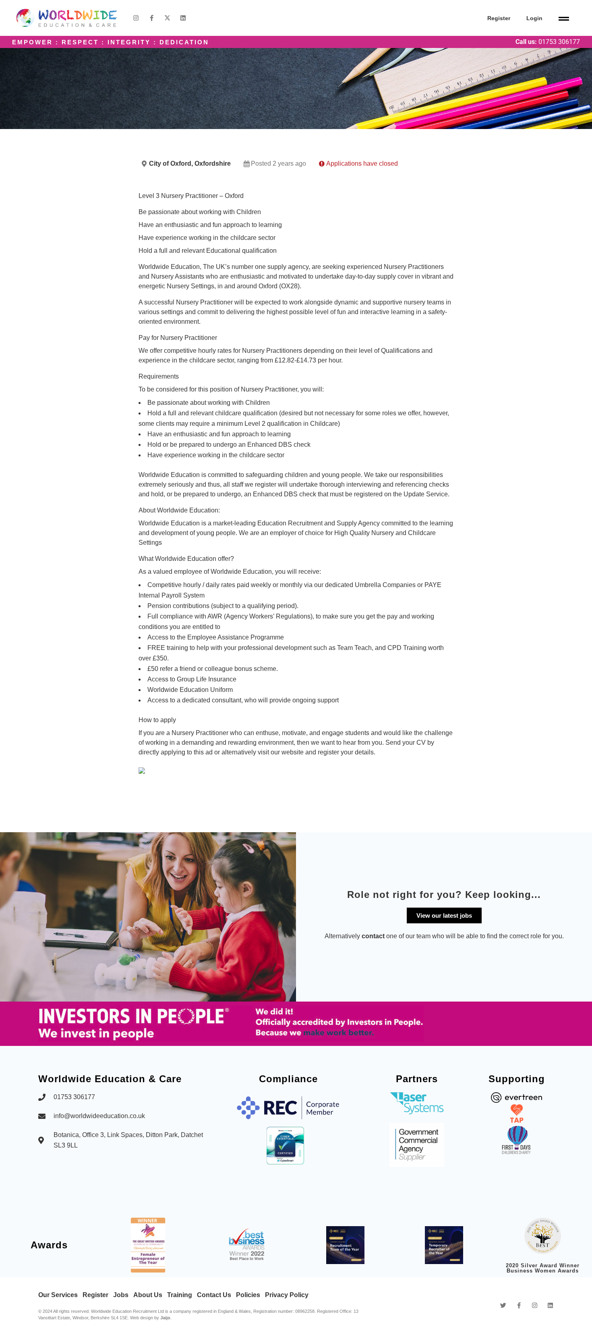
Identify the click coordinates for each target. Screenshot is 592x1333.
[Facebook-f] (152, 18)
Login (534, 18)
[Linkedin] (183, 18)
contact (373, 936)
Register (498, 18)
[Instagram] (136, 18)
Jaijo (165, 1317)
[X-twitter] (167, 18)
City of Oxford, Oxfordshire (190, 163)
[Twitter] (503, 1305)
